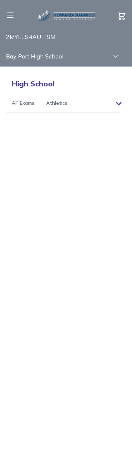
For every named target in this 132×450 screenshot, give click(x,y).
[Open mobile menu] (10, 15)
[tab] (23, 103)
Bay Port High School (34, 56)
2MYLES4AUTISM (30, 36)
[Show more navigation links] (116, 56)
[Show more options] (118, 103)
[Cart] (121, 16)
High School (33, 83)
